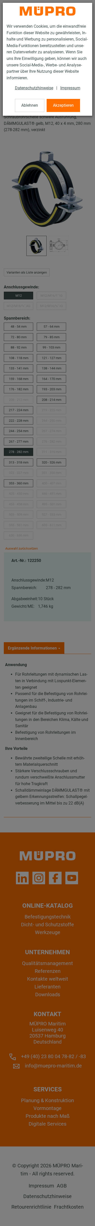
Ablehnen (29, 105)
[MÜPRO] (47, 11)
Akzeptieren (63, 105)
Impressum (70, 88)
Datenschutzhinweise (34, 88)
